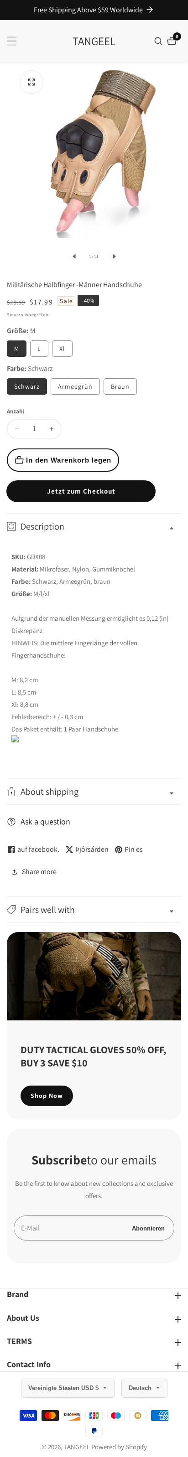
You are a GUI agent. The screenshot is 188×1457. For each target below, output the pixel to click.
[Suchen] (159, 41)
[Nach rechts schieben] (114, 257)
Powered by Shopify (119, 1446)
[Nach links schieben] (74, 257)
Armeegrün (75, 386)
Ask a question (45, 821)
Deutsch (141, 1388)
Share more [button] (39, 871)
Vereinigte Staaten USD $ (64, 1388)
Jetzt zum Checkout (81, 491)
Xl (62, 349)
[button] (94, 909)
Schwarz (27, 386)
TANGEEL (77, 1446)
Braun (120, 386)
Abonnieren (148, 1228)
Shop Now (47, 1095)
